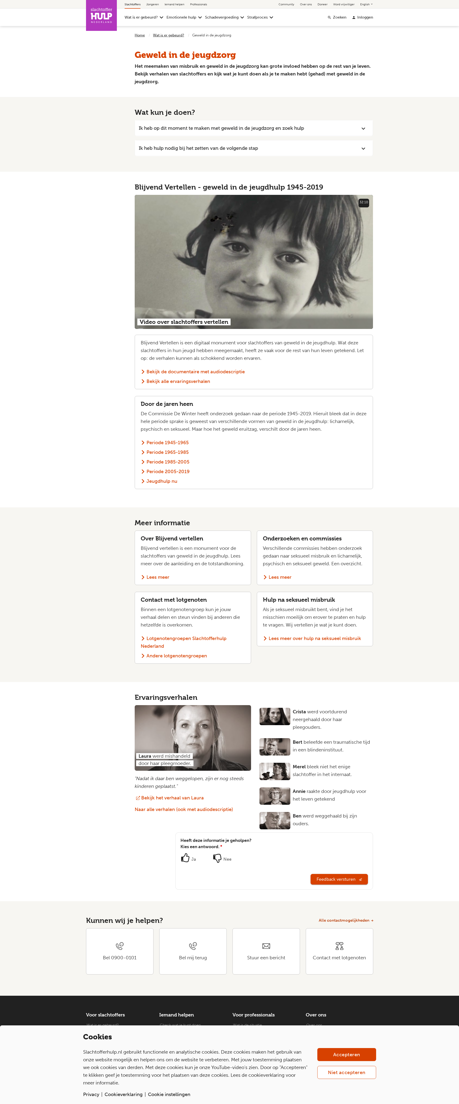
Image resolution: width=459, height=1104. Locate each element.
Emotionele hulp (181, 17)
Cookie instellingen (169, 1094)
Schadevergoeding (222, 17)
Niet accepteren (347, 1072)
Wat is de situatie (247, 1025)
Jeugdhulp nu (161, 481)
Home (140, 35)
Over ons (306, 4)
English (365, 4)
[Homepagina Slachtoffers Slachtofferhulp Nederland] (101, 15)
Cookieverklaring (124, 1094)
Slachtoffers (132, 4)
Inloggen (365, 17)
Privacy (91, 1094)
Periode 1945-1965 (167, 442)
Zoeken (339, 17)
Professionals (198, 4)
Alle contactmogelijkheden (344, 920)
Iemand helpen (174, 4)
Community (286, 4)
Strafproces (257, 17)
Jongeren (152, 4)
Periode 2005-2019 (168, 471)
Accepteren (346, 1054)
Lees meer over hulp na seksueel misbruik (315, 638)
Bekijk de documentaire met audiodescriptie (195, 372)
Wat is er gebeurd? (141, 17)
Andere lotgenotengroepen (176, 656)
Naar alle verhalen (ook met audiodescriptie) (184, 809)
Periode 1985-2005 (167, 462)
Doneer (322, 4)
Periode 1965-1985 (167, 452)
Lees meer (157, 577)
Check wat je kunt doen (180, 1025)
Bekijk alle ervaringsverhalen (178, 381)
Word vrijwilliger (343, 4)
